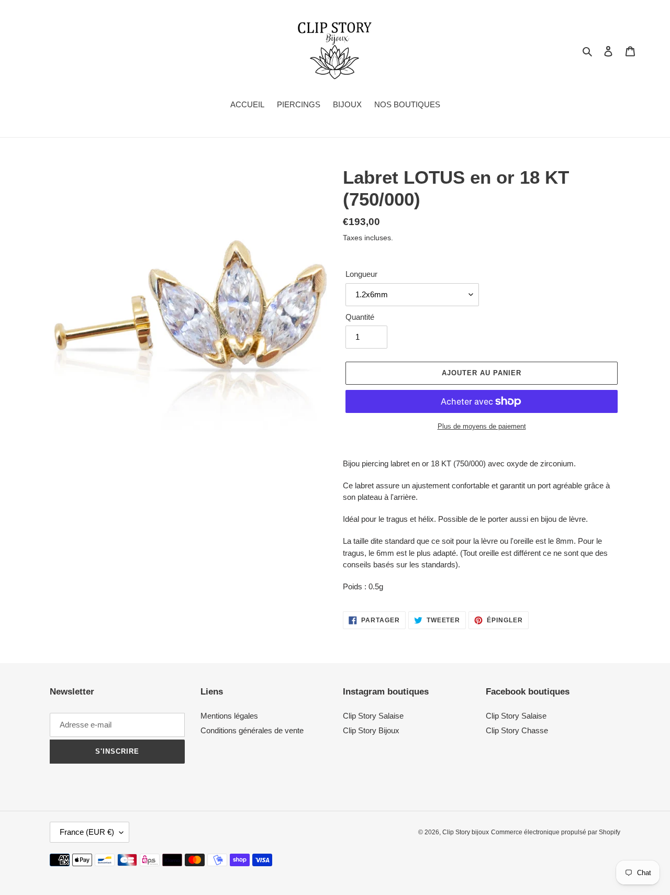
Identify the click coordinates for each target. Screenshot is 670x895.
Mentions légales (229, 715)
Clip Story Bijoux (371, 730)
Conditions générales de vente (252, 730)
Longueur (361, 274)
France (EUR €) (87, 831)
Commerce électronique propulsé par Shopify (555, 832)
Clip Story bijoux (465, 832)
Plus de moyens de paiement (482, 426)
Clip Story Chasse (517, 730)
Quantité (359, 316)
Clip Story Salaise (373, 715)
